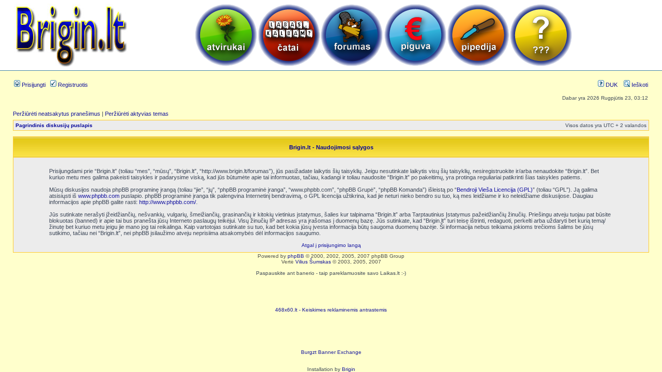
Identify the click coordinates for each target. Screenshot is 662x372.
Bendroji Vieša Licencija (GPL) (495, 190)
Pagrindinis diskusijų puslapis (54, 125)
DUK (611, 85)
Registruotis (72, 85)
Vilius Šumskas (313, 262)
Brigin (348, 369)
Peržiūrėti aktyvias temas (137, 114)
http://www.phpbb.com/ (167, 202)
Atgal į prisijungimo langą (331, 245)
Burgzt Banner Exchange (331, 352)
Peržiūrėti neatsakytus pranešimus (56, 114)
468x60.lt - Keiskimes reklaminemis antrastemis (331, 310)
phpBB (296, 256)
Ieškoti (639, 85)
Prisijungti (33, 85)
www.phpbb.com (98, 196)
